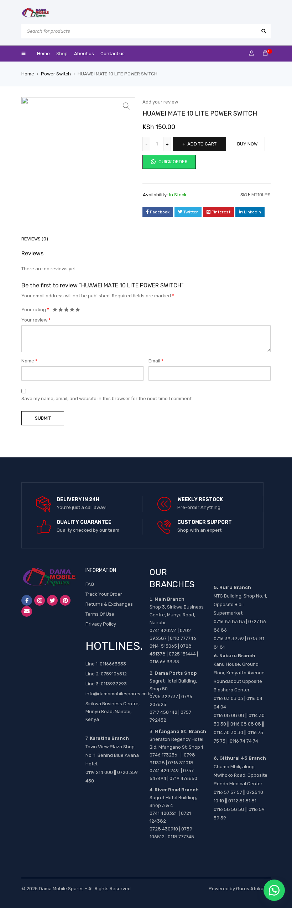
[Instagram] (39, 600)
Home (27, 73)
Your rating (35, 309)
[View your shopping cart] (265, 53)
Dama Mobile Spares (61, 888)
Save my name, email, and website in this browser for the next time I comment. (107, 398)
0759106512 (114, 673)
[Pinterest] (65, 600)
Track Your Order (103, 594)
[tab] (31, 239)
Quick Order (172, 161)
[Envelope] (26, 611)
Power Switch (56, 73)
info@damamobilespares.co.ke (119, 693)
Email (155, 360)
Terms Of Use (99, 614)
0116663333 (113, 664)
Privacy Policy (100, 624)
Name (29, 360)
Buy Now (247, 144)
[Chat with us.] (274, 890)
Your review (36, 320)
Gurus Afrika (250, 888)
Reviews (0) (34, 238)
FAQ (89, 584)
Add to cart (202, 144)
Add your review (160, 102)
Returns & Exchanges (109, 604)
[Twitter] (52, 600)
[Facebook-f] (26, 600)
